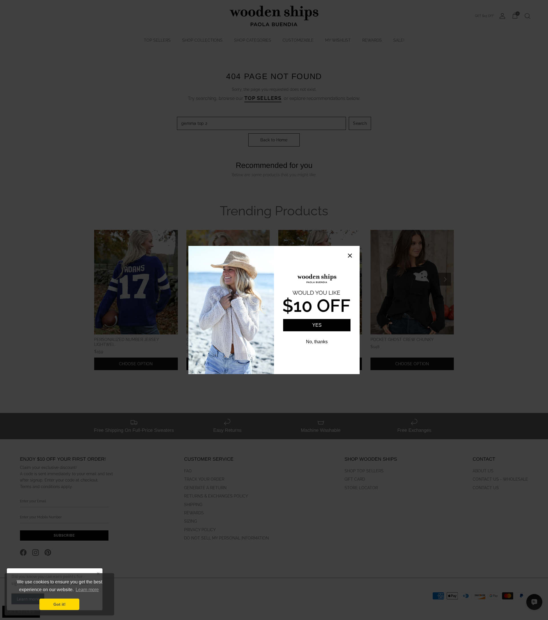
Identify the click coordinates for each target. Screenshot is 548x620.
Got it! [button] (59, 604)
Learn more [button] (87, 589)
